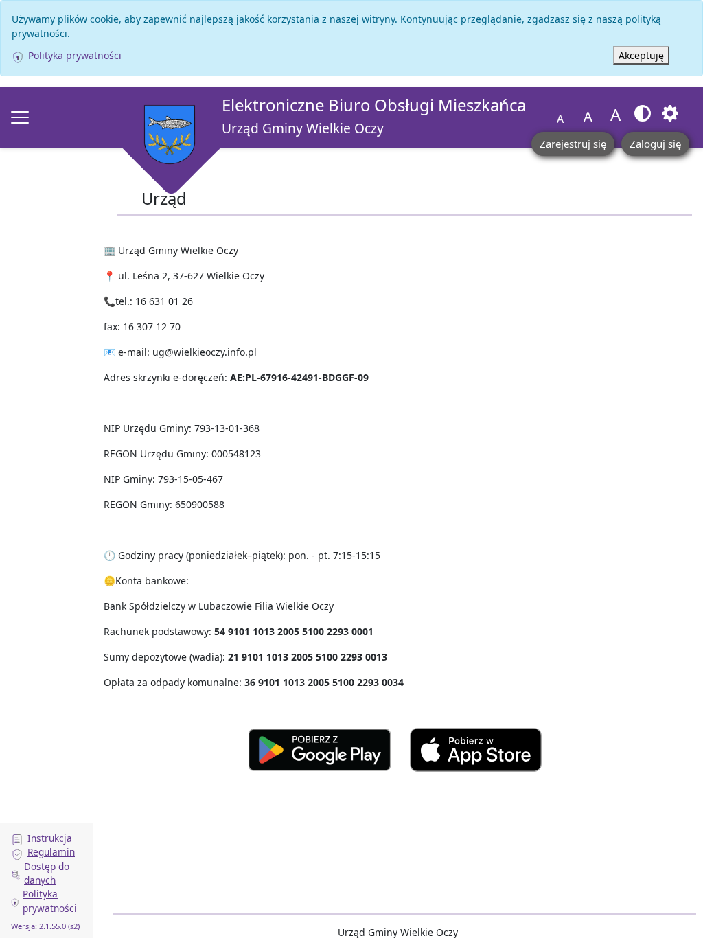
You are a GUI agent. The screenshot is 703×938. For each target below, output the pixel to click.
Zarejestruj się (573, 143)
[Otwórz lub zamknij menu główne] (20, 117)
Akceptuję (641, 55)
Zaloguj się (655, 143)
